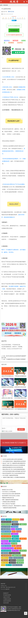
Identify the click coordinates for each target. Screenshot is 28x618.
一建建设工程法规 (5, 543)
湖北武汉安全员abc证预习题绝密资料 (11, 493)
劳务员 (24, 555)
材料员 (13, 531)
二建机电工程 (15, 524)
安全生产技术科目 (5, 526)
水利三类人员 (15, 550)
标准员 (13, 529)
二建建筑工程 (15, 538)
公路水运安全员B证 (6, 536)
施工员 (21, 519)
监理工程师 (18, 529)
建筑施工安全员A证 (6, 545)
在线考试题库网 (7, 601)
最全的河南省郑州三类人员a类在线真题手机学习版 (14, 473)
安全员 (10, 557)
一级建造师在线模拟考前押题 (9, 507)
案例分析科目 (20, 560)
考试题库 (18, 545)
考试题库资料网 (7, 595)
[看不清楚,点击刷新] (7, 431)
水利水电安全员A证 (6, 538)
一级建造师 (8, 519)
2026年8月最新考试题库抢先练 (14, 34)
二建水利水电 (12, 562)
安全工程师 (14, 543)
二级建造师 (15, 522)
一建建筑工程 (23, 524)
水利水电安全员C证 (18, 557)
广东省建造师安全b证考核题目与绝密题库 (13, 359)
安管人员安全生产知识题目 (8, 503)
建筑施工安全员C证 (17, 565)
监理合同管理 (16, 519)
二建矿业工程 (4, 560)
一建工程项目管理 (5, 529)
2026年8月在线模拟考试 (14, 25)
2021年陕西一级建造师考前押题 (10, 475)
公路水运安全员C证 (6, 522)
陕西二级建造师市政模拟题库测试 (10, 499)
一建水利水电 (4, 553)
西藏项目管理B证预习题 (8, 497)
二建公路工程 (14, 526)
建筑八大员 (8, 565)
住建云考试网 (6, 597)
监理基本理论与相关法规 (7, 548)
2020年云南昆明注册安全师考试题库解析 (12, 459)
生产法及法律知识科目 (14, 553)
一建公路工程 (20, 562)
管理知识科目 (4, 541)
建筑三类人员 (4, 562)
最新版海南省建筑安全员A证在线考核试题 (12, 467)
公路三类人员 (15, 536)
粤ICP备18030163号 (10, 587)
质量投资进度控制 (5, 533)
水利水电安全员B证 (6, 524)
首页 (1, 5)
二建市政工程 (23, 550)
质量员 (13, 545)
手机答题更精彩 (14, 30)
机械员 (3, 565)
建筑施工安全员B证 (6, 531)
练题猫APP (6, 593)
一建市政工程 (23, 538)
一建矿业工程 (18, 548)
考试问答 (5, 5)
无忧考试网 (6, 602)
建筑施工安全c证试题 (7, 489)
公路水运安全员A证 (6, 550)
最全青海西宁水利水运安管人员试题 (11, 495)
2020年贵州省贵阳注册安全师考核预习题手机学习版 (15, 471)
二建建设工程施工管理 (14, 541)
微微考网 (7, 589)
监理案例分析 (4, 557)
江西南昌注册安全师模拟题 (8, 501)
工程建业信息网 (7, 599)
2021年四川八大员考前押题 (9, 491)
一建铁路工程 (14, 533)
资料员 (3, 519)
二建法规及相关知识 (6, 555)
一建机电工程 (12, 560)
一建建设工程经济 (16, 555)
